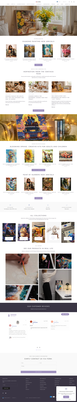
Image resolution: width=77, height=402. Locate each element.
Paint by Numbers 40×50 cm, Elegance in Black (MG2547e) (29, 193)
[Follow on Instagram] (3, 393)
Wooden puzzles (42, 389)
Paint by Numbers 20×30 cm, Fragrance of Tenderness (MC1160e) (11, 165)
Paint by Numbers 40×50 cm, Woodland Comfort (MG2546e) (47, 193)
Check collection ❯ (38, 133)
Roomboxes (39, 4)
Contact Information (29, 382)
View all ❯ (38, 64)
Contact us (67, 4)
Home (8, 4)
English (64, 1)
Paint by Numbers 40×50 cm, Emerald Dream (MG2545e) (66, 193)
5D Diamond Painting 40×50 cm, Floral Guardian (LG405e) (47, 59)
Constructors (46, 4)
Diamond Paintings (9, 239)
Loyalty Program (71, 380)
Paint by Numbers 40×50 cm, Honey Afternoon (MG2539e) (29, 165)
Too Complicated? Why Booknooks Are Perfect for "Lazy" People (60, 97)
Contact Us (27, 389)
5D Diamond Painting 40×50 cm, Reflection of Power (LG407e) (29, 59)
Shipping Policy (57, 380)
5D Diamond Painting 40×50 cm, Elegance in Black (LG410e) (11, 59)
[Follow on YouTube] (5, 393)
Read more (7, 104)
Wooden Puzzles (68, 239)
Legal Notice (28, 384)
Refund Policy (57, 384)
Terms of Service (57, 385)
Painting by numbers (43, 384)
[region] (38, 127)
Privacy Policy (57, 382)
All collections (42, 380)
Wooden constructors (43, 387)
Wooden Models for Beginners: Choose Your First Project (38, 97)
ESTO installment (71, 384)
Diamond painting (21, 4)
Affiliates (70, 382)
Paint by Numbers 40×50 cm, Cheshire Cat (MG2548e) (11, 193)
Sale (58, 4)
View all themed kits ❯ (38, 170)
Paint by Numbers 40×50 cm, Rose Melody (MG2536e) (66, 165)
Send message (38, 371)
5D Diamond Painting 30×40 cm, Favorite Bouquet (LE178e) (65, 59)
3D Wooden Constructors (53, 237)
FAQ (26, 387)
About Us (27, 380)
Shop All (13, 4)
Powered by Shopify (36, 397)
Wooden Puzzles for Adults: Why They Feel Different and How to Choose (15, 97)
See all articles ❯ (38, 110)
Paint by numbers (31, 4)
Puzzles (53, 4)
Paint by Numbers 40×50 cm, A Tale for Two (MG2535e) (47, 165)
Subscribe (6, 388)
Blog (62, 4)
